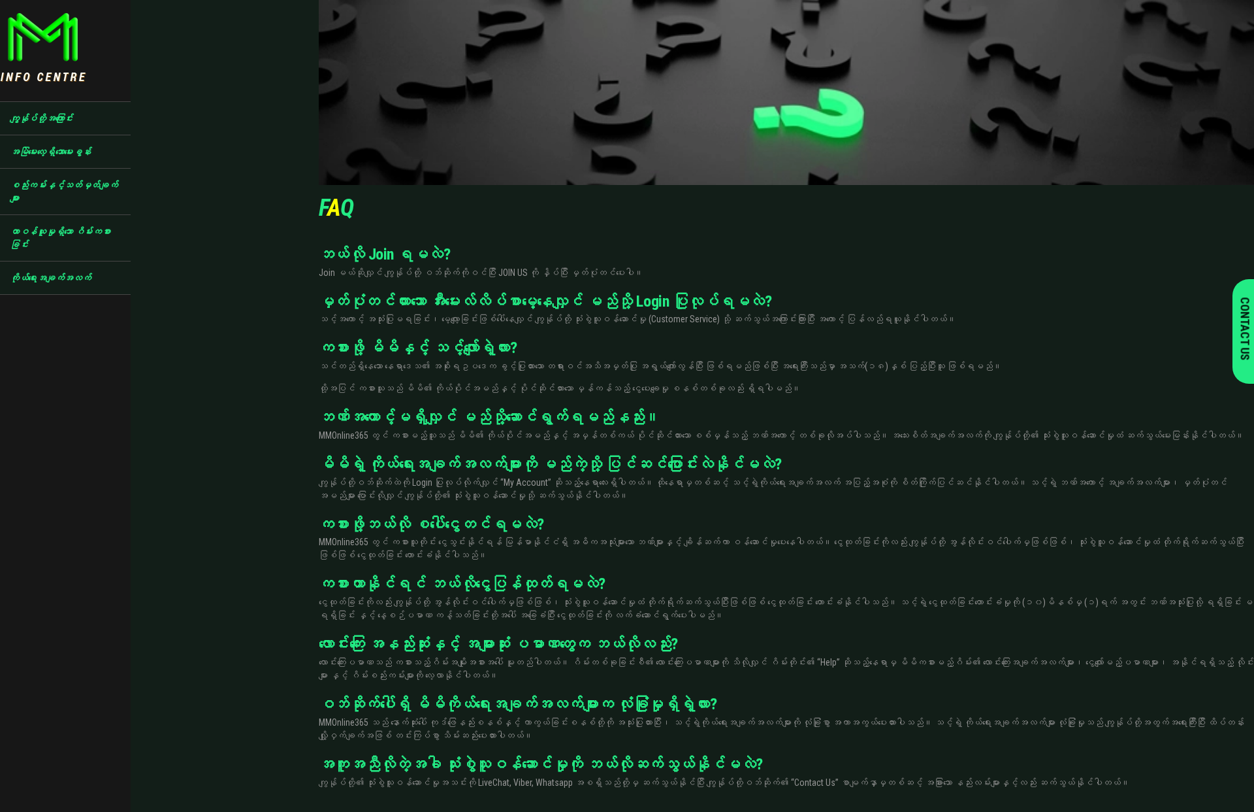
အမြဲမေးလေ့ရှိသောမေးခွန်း (50, 151)
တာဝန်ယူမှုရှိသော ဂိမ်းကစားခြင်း (60, 238)
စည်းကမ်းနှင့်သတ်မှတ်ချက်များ (64, 191)
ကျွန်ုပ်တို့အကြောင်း (41, 118)
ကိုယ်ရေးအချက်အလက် (50, 278)
